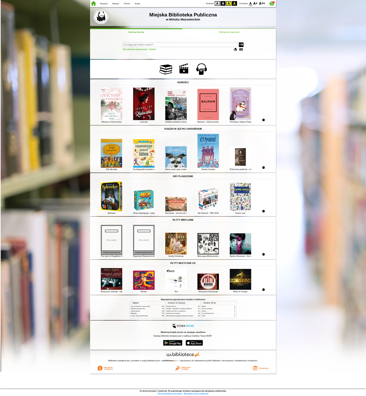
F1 (255, 3)
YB (228, 3)
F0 (250, 3)
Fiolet (203, 316)
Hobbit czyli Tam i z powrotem (176, 311)
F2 (262, 3)
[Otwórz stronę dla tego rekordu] (112, 104)
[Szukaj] (241, 44)
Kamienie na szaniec (173, 313)
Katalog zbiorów (136, 32)
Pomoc (127, 3)
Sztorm (204, 311)
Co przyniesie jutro (208, 313)
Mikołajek (134, 313)
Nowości (104, 3)
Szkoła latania (135, 311)
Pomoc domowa (207, 308)
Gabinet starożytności (138, 308)
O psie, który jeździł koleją (139, 316)
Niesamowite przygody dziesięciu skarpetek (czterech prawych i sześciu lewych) (192, 316)
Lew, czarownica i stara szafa (140, 306)
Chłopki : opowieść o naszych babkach (179, 308)
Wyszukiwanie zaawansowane (135, 49)
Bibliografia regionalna (229, 32)
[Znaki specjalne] (241, 49)
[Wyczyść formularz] (235, 49)
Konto (137, 3)
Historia (115, 3)
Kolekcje (152, 49)
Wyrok (204, 306)
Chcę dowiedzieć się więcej (170, 393)
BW (223, 3)
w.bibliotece (169, 360)
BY (234, 3)
